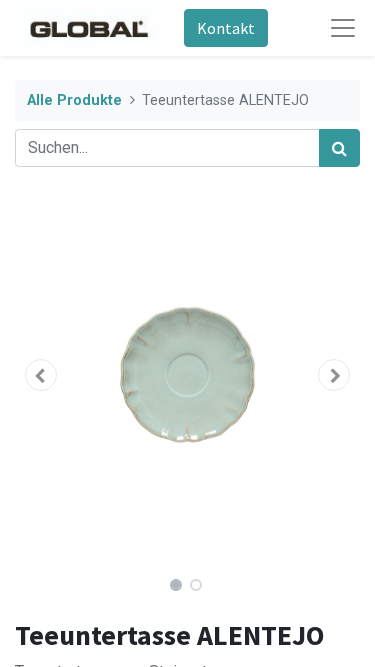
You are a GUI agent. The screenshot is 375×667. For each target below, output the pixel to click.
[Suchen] (339, 148)
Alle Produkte (74, 100)
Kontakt (226, 28)
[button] (41, 375)
